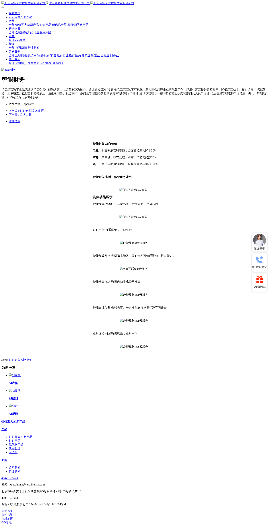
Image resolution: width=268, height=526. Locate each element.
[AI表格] (15, 375)
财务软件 (27, 359)
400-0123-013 (9, 478)
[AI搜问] (15, 390)
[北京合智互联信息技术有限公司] (134, 3)
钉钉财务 (14, 359)
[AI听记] (15, 406)
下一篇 (20, 114)
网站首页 (14, 13)
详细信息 (14, 121)
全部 (12, 24)
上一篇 (26, 110)
